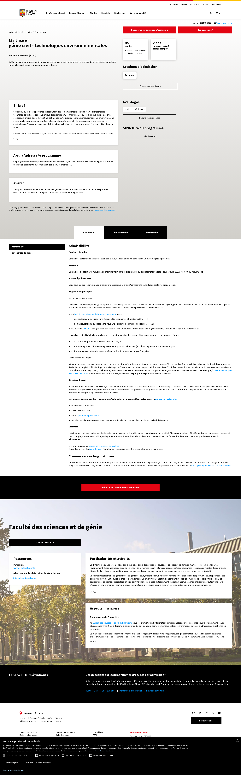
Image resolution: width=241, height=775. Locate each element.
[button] (13, 770)
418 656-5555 (146, 736)
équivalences (95, 449)
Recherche (119, 13)
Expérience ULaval (55, 13)
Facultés (105, 13)
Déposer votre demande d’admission (149, 29)
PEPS (95, 735)
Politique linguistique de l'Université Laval (211, 465)
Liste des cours (149, 136)
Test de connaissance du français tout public (95, 314)
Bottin (205, 4)
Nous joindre (216, 4)
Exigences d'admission (150, 86)
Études (93, 13)
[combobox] (237, 740)
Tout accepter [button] (12, 762)
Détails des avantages (149, 117)
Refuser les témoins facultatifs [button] (38, 762)
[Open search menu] (211, 13)
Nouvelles (174, 4)
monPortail (194, 4)
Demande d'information (130, 690)
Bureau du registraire (166, 399)
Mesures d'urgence (139, 732)
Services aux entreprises (66, 732)
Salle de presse (62, 735)
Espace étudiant (77, 13)
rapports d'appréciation (87, 415)
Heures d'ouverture (155, 690)
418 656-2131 (34, 721)
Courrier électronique (28, 732)
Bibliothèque (98, 732)
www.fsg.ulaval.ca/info (24, 567)
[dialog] (120, 756)
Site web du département (25, 577)
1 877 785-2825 (56, 721)
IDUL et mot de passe (28, 735)
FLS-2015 (87, 328)
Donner (184, 4)
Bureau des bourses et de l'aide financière (112, 622)
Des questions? (205, 29)
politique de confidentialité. (103, 751)
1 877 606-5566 (109, 690)
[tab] (89, 232)
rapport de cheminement (104, 210)
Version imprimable (224, 23)
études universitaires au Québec (104, 445)
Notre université (138, 13)
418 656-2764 (91, 690)
